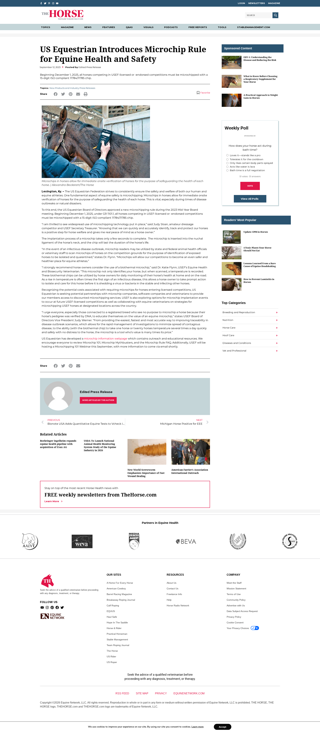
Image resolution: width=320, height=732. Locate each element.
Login (241, 3)
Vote (250, 185)
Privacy (161, 693)
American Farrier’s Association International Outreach (189, 471)
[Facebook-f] (41, 3)
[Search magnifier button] (275, 15)
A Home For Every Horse (120, 583)
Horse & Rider (114, 628)
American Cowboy (116, 588)
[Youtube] (42, 607)
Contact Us (172, 588)
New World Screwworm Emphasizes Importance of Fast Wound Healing (146, 473)
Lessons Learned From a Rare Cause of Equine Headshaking (260, 265)
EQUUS (111, 611)
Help (169, 599)
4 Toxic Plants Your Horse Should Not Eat (257, 249)
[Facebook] (57, 607)
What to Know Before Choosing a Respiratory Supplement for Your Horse (260, 79)
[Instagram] (53, 3)
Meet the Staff (234, 583)
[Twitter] (45, 3)
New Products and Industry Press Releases (72, 88)
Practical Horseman (117, 633)
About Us (171, 583)
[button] (55, 94)
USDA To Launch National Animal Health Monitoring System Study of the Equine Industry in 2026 (100, 445)
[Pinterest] (52, 607)
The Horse (112, 651)
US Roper (112, 662)
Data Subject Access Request (242, 611)
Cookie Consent (235, 622)
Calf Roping (113, 605)
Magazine (274, 3)
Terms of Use (234, 594)
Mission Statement (236, 588)
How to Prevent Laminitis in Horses (259, 281)
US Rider (111, 656)
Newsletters (256, 3)
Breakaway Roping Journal (121, 599)
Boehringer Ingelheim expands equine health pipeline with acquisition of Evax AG (58, 444)
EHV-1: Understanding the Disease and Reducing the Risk (260, 59)
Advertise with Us (236, 605)
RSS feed (122, 693)
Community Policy (236, 599)
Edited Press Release (96, 392)
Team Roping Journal (118, 645)
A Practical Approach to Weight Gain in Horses (261, 96)
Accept (222, 726)
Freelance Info (174, 594)
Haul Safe (112, 617)
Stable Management (117, 639)
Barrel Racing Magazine (119, 594)
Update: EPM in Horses (256, 231)
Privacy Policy (234, 617)
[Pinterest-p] (49, 3)
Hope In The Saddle (117, 622)
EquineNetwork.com (189, 693)
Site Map (142, 693)
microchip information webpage (105, 338)
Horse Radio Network (178, 605)
